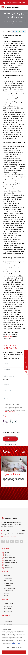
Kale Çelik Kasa (8, 624)
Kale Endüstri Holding (9, 588)
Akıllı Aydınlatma (8, 611)
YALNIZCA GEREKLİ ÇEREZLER (14, 647)
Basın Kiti (6, 596)
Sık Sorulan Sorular (8, 583)
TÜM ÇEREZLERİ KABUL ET (14, 652)
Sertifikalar (6, 593)
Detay (13, 411)
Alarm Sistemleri (8, 606)
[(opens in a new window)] (3, 541)
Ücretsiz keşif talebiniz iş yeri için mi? (13, 404)
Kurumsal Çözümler (10, 558)
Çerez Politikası (16, 643)
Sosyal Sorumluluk (8, 591)
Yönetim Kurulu (8, 578)
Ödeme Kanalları (9, 568)
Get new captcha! (3, 424)
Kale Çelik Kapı (8, 621)
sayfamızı (8, 336)
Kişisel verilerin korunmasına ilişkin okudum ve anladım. (14, 415)
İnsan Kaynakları (8, 581)
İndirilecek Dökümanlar (11, 563)
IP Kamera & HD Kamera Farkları (11, 475)
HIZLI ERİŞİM (5, 549)
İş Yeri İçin (7, 555)
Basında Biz (8, 565)
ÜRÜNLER (5, 600)
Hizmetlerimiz (7, 609)
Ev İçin (7, 553)
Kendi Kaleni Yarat (10, 560)
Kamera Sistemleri (8, 603)
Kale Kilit (6, 619)
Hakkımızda (7, 575)
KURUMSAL (5, 572)
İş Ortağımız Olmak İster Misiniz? (16, 2)
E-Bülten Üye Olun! (26, 358)
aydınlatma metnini (9, 416)
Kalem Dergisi (7, 586)
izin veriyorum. (8, 411)
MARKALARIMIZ (6, 615)
